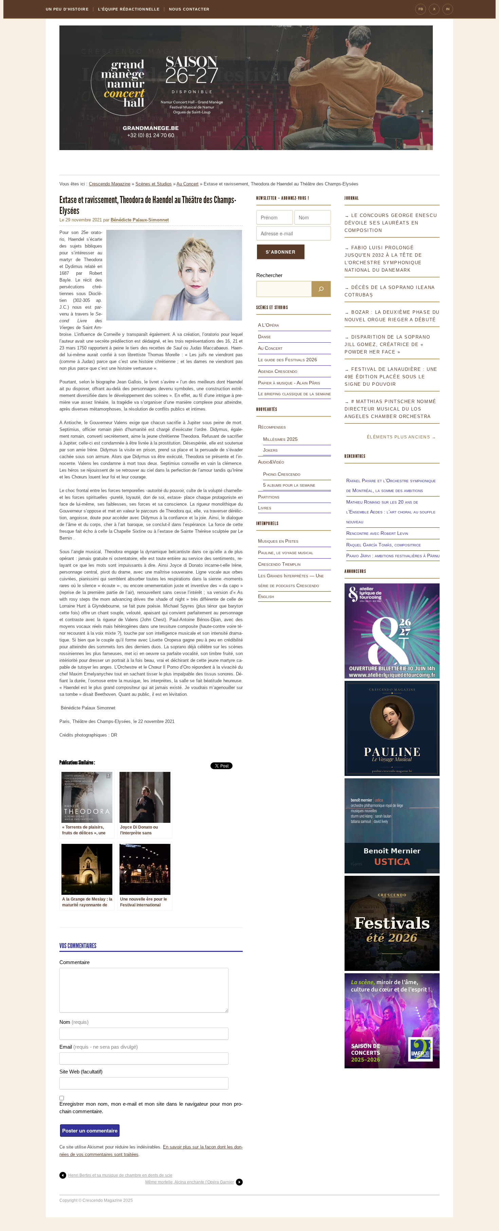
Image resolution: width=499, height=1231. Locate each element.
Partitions (268, 497)
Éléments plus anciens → (401, 437)
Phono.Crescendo (281, 474)
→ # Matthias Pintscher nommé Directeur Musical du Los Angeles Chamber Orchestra (391, 409)
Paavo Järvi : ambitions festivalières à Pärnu (393, 555)
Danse (264, 336)
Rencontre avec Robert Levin (377, 533)
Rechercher (269, 275)
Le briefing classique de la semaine (294, 393)
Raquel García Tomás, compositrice (383, 544)
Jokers (270, 450)
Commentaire (74, 962)
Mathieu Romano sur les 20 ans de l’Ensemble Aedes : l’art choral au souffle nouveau (391, 511)
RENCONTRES (355, 456)
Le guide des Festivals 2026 (287, 359)
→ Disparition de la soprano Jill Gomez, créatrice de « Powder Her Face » (387, 344)
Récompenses (272, 427)
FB (421, 9)
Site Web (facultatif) (81, 1071)
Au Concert (188, 183)
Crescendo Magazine (109, 183)
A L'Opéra (268, 325)
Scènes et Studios (153, 183)
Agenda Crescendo (277, 371)
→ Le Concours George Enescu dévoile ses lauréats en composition (391, 223)
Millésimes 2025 (280, 439)
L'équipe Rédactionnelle (129, 9)
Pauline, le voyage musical (285, 552)
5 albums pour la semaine (289, 485)
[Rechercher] (321, 289)
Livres (264, 507)
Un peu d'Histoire (67, 9)
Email (98, 1047)
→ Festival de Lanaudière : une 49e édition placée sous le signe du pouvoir (391, 377)
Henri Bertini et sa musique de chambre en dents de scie (120, 1175)
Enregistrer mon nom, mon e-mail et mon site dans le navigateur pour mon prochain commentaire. (151, 1107)
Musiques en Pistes (278, 541)
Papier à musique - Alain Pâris (289, 382)
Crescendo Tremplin (279, 564)
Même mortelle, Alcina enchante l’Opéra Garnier (189, 1182)
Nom (74, 1022)
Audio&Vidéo (271, 462)
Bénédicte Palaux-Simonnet (140, 219)
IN (447, 9)
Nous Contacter (189, 9)
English (266, 596)
